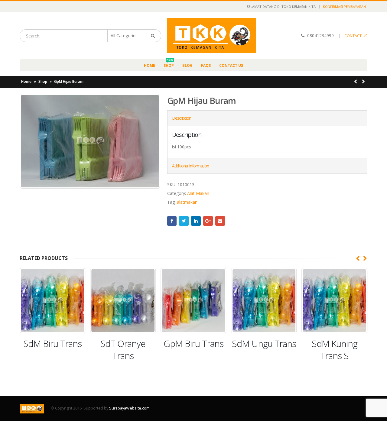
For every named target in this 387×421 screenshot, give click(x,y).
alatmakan (187, 202)
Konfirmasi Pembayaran (344, 6)
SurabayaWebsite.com (129, 408)
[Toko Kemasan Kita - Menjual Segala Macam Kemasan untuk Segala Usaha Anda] (211, 35)
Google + (208, 221)
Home (149, 65)
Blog (187, 65)
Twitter (184, 221)
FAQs (206, 65)
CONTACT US (355, 35)
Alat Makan (198, 193)
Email (220, 221)
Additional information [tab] (190, 166)
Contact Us (231, 65)
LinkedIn (196, 221)
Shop (169, 63)
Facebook (172, 221)
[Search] (154, 36)
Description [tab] (181, 118)
